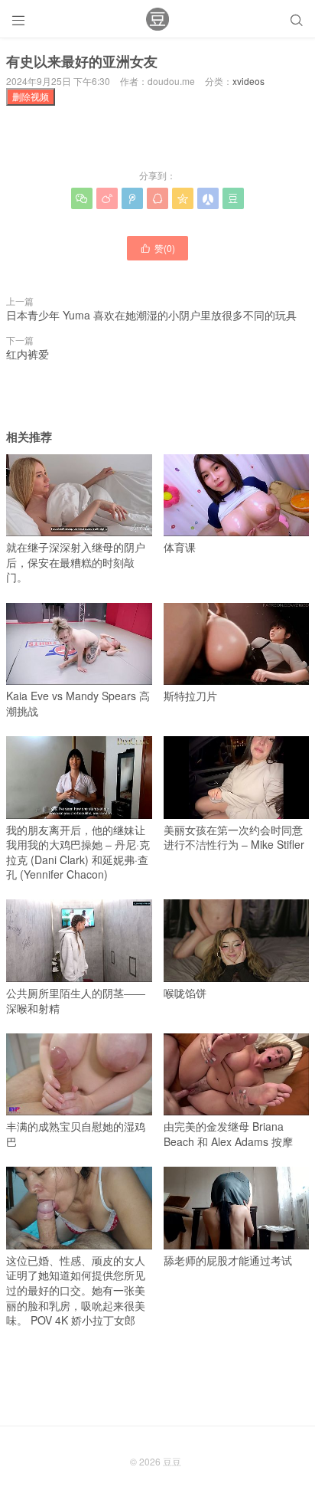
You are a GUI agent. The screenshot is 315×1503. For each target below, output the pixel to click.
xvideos (248, 80)
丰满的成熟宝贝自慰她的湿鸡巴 (75, 1133)
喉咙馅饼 (185, 992)
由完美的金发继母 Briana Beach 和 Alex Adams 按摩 (228, 1133)
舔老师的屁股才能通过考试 (228, 1260)
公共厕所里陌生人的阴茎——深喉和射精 (75, 1000)
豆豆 (172, 1461)
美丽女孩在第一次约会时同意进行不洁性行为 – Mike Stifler (234, 837)
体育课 (180, 547)
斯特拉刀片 (190, 695)
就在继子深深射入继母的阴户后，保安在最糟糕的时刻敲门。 (75, 561)
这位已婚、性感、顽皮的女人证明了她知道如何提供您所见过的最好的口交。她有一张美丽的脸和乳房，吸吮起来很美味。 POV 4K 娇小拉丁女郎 (75, 1290)
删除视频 (30, 96)
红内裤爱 (27, 354)
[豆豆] (157, 19)
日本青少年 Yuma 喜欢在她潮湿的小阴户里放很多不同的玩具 (151, 315)
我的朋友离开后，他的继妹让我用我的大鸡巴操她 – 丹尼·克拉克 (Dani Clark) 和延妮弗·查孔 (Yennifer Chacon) (78, 852)
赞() (157, 247)
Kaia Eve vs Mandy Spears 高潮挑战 (78, 703)
